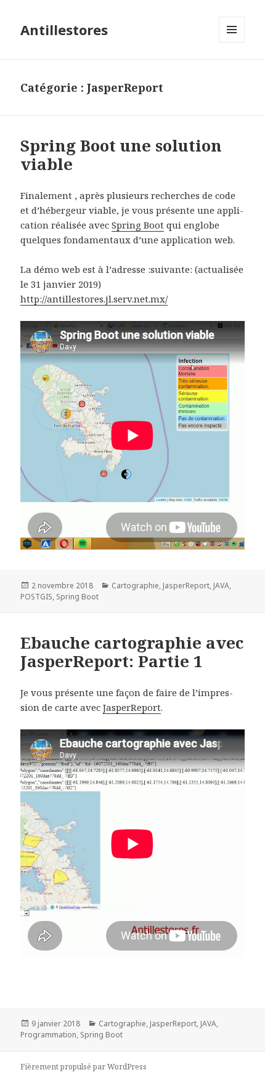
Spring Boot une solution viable (121, 154)
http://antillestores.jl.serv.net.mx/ (94, 299)
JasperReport (186, 585)
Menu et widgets (232, 42)
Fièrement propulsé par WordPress (83, 1066)
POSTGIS (36, 596)
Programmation (48, 1034)
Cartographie (135, 585)
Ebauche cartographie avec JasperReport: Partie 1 (131, 651)
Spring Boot (138, 225)
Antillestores (64, 29)
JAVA (221, 585)
